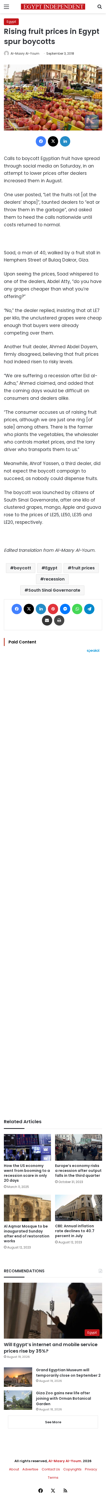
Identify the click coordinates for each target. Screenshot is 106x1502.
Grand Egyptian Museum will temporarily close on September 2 (68, 1372)
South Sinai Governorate (54, 590)
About (14, 1469)
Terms (53, 1477)
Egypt (11, 21)
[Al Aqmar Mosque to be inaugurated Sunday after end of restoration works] (27, 1208)
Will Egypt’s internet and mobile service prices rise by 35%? (51, 1347)
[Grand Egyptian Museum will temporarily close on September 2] (18, 1377)
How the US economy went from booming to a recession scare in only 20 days (27, 1173)
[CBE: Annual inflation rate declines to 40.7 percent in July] (78, 1208)
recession (54, 579)
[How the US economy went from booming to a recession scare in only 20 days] (27, 1147)
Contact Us (51, 1469)
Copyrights (72, 1469)
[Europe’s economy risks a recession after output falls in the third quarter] (78, 1147)
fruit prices (83, 568)
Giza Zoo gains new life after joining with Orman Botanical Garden (63, 1398)
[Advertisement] (53, 886)
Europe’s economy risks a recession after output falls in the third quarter (78, 1170)
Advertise (30, 1469)
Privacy (91, 1469)
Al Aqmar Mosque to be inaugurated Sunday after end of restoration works (26, 1234)
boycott (22, 568)
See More (53, 1422)
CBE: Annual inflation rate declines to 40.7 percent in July (74, 1230)
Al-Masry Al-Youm (25, 53)
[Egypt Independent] (53, 7)
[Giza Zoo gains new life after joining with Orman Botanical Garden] (18, 1400)
